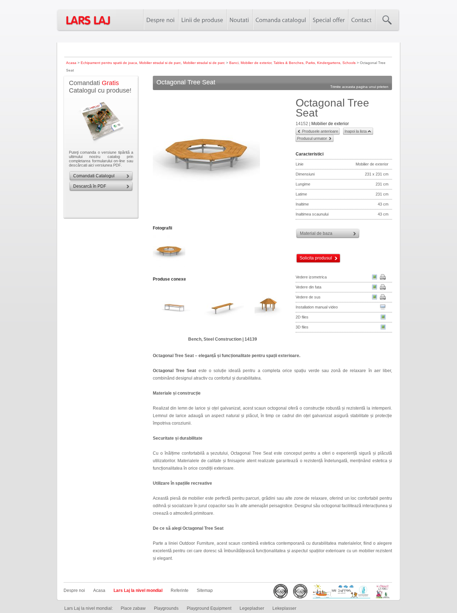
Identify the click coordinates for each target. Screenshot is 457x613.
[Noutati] (239, 19)
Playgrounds (166, 608)
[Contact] (361, 19)
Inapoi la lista (356, 131)
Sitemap (205, 590)
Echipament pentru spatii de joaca (109, 63)
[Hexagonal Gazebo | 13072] (269, 309)
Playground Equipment (209, 608)
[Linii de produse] (202, 19)
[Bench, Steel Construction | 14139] (222, 309)
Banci (233, 63)
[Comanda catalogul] (281, 19)
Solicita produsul (316, 258)
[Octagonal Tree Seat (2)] (169, 266)
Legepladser (252, 608)
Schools (349, 63)
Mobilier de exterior (256, 63)
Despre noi (74, 590)
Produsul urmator (312, 138)
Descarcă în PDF (89, 186)
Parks (310, 63)
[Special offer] (329, 19)
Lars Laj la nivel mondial (138, 590)
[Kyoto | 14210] (176, 309)
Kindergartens (328, 63)
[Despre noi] (160, 19)
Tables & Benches (288, 63)
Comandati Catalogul (94, 175)
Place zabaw (133, 608)
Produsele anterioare (320, 131)
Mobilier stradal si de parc (160, 63)
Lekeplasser (284, 608)
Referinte (180, 590)
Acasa (71, 63)
